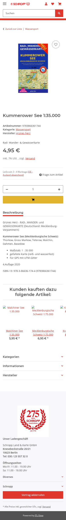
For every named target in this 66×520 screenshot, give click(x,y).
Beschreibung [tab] (13, 212)
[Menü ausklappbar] (4, 2)
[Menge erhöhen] (59, 189)
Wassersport (23, 129)
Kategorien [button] (11, 357)
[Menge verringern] (7, 189)
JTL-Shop (39, 515)
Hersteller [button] (10, 375)
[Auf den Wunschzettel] (56, 44)
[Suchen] (59, 13)
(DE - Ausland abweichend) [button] (18, 173)
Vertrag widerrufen (33, 495)
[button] (46, 3)
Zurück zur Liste (13, 28)
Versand (30, 158)
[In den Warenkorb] (33, 199)
